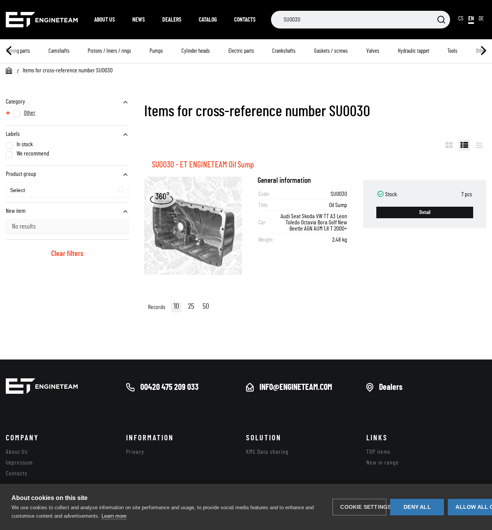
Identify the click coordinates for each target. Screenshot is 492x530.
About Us (104, 20)
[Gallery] (449, 145)
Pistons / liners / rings (109, 51)
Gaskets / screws (331, 51)
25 (191, 306)
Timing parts (18, 51)
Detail (424, 212)
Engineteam (42, 19)
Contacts (245, 20)
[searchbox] (45, 190)
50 (206, 306)
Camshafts (59, 51)
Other (29, 113)
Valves (372, 51)
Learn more (113, 516)
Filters (426, 145)
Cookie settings (363, 507)
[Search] (441, 20)
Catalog (208, 20)
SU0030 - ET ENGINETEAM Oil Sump (203, 165)
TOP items (378, 452)
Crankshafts (284, 51)
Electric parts (241, 51)
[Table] (464, 145)
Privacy (135, 452)
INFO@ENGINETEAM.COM (295, 387)
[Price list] (479, 145)
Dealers (171, 20)
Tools (452, 51)
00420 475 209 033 (169, 387)
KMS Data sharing (267, 452)
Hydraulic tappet (413, 51)
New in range (382, 463)
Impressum (19, 463)
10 (176, 306)
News (138, 20)
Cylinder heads (195, 51)
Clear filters (67, 253)
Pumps (156, 51)
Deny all (417, 507)
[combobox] (67, 189)
